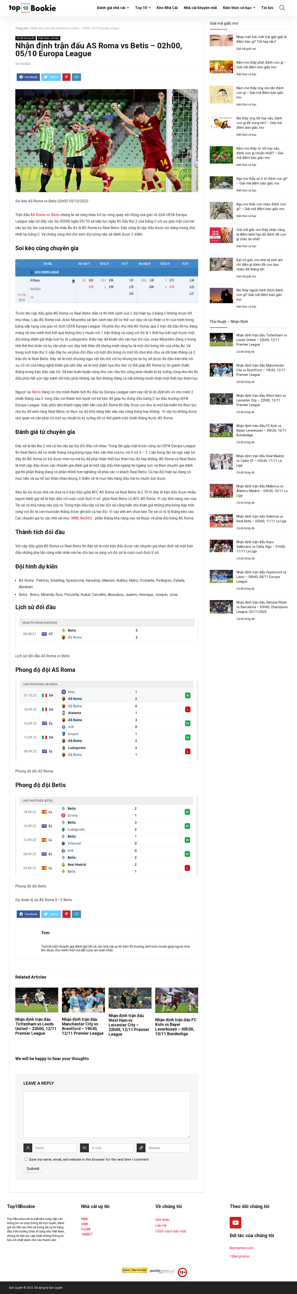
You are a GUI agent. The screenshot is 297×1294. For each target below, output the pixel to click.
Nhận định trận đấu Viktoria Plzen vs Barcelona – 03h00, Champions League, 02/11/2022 (262, 607)
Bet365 (86, 518)
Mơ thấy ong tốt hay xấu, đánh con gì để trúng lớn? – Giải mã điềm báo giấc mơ (259, 122)
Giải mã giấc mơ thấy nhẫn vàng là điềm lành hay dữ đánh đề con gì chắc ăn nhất (261, 234)
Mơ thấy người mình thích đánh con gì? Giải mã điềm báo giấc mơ (259, 294)
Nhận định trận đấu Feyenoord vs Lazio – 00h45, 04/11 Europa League (261, 576)
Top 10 (141, 8)
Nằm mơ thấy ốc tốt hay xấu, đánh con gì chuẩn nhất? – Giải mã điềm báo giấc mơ (259, 153)
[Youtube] (235, 1222)
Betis (36, 392)
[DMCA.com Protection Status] (134, 1270)
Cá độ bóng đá (25, 38)
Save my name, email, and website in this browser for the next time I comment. (89, 1159)
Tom (45, 932)
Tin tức (267, 8)
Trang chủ (21, 28)
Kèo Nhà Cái (167, 8)
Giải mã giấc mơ (246, 48)
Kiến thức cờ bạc (237, 8)
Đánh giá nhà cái (111, 8)
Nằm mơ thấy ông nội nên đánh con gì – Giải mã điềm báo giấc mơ (260, 92)
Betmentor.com (241, 1248)
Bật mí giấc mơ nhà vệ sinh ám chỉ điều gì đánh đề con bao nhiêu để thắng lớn (259, 264)
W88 (74, 518)
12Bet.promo (239, 1256)
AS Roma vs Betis (45, 215)
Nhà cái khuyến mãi (200, 8)
